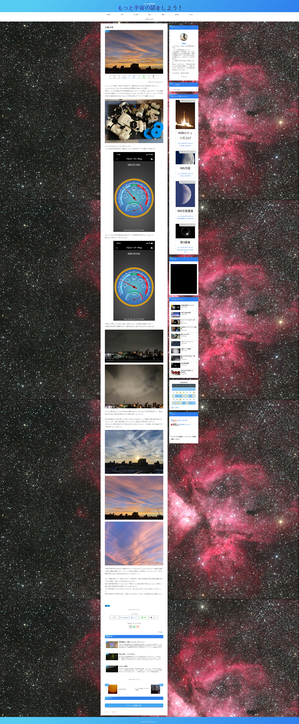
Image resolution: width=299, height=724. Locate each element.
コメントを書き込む (134, 705)
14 (183, 396)
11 (173, 396)
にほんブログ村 (182, 420)
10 (194, 392)
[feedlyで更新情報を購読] (134, 626)
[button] (153, 77)
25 (173, 403)
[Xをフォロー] (130, 626)
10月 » (177, 407)
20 (180, 399)
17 (194, 396)
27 (180, 403)
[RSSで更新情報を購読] (137, 626)
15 (187, 396)
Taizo (184, 43)
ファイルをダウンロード (185, 144)
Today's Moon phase (175, 265)
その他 (108, 605)
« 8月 (172, 407)
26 (177, 403)
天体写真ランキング (184, 424)
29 (187, 403)
